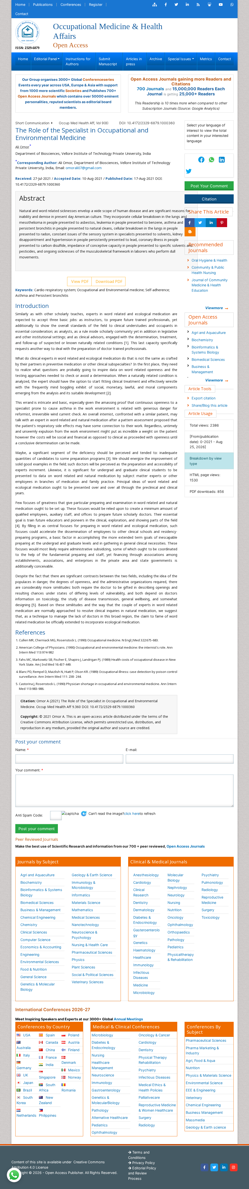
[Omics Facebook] (166, 4)
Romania (69, 1090)
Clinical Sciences (33, 932)
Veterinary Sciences (88, 982)
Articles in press (134, 61)
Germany (24, 1068)
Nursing (174, 902)
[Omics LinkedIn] (187, 4)
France (51, 1057)
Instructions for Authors (78, 61)
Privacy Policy (143, 1163)
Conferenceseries (98, 79)
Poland (73, 1035)
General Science (33, 977)
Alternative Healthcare (110, 1117)
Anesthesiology (146, 875)
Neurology (176, 895)
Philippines (47, 1115)
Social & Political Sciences (93, 975)
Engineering (29, 954)
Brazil (27, 1090)
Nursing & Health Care (90, 945)
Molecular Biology (175, 877)
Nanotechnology (85, 925)
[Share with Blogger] (190, 231)
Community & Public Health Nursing (208, 270)
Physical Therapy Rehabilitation (153, 1060)
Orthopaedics (179, 932)
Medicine (140, 985)
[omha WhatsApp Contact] (232, 4)
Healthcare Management (102, 1065)
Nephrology (177, 887)
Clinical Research (141, 892)
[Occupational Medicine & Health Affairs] (27, 32)
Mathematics (82, 910)
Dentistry (140, 902)
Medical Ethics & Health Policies (152, 1087)
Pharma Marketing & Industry (202, 1050)
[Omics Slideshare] (209, 4)
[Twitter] (214, 1167)
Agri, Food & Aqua (200, 1060)
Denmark (69, 1062)
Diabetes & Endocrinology (145, 920)
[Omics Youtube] (221, 4)
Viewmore (214, 308)
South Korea (25, 1100)
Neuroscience (103, 1075)
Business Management (204, 1112)
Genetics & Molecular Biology (37, 986)
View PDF (79, 281)
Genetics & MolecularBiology (106, 1100)
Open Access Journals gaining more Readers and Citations (181, 81)
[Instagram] (234, 1167)
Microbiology (144, 993)
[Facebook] (204, 1167)
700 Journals (150, 88)
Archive (156, 59)
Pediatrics (176, 947)
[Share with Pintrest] (222, 222)
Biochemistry (202, 340)
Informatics (81, 895)
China (50, 1050)
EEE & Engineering (200, 1090)
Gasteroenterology (146, 932)
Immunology (143, 965)
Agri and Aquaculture (209, 332)
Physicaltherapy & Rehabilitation (181, 957)
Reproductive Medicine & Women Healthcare (157, 1107)
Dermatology (143, 910)
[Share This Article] (211, 159)
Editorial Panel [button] (45, 59)
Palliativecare (149, 1097)
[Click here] (155, 4)
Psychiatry (210, 875)
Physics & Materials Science (208, 1075)
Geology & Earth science (206, 1127)
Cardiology (142, 882)
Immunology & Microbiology (83, 885)
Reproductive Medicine (212, 900)
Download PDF (108, 281)
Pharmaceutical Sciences (92, 952)
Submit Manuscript (108, 61)
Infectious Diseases (141, 975)
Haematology (144, 950)
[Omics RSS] (198, 4)
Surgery (208, 910)
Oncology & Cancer (154, 1035)
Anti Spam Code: (29, 815)
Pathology (176, 940)
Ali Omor (22, 147)
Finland (73, 1050)
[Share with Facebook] (190, 222)
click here (132, 813)
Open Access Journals (37, 96)
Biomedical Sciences (208, 359)
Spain (50, 1035)
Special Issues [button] (179, 59)
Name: (22, 750)
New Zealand (46, 1100)
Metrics (206, 59)
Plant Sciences (83, 967)
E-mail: (131, 750)
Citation (209, 199)
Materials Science (86, 902)
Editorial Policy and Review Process (142, 1173)
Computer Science (35, 940)
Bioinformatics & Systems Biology (205, 350)
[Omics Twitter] (176, 4)
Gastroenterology (106, 1090)
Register (95, 4)
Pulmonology (212, 882)
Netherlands (26, 1115)
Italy (26, 1055)
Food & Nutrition (33, 969)
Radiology (210, 890)
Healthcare (142, 957)
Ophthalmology (180, 925)
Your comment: (29, 770)
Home (20, 4)
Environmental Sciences (39, 962)
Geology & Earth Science (92, 875)
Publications (43, 4)
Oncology (175, 917)
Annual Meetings (128, 1019)
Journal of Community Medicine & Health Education (210, 285)
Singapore (47, 1077)
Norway (74, 1077)
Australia (24, 1048)
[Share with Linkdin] (211, 222)
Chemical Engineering (37, 917)
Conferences (71, 4)
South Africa (47, 1087)
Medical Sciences (86, 917)
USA (26, 1035)
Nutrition (174, 910)
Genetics (140, 943)
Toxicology (211, 917)
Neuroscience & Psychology (84, 935)
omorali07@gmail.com (84, 167)
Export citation (203, 398)
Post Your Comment (209, 185)
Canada (51, 1042)
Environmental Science (204, 1083)
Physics (78, 960)
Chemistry (28, 925)
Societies (73, 91)
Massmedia (195, 1120)
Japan (27, 1083)
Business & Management (202, 369)
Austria (73, 1042)
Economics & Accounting (40, 947)
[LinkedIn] (224, 1167)
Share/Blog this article (209, 405)
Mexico (73, 1070)
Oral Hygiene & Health (209, 260)
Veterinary (194, 1098)
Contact (21, 14)
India (49, 1065)
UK (25, 1075)
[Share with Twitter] (200, 222)
